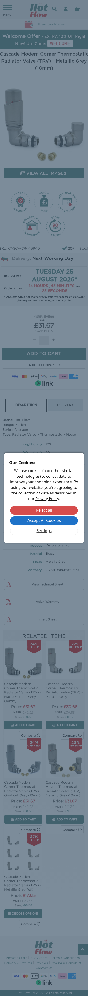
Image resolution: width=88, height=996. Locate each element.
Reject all (44, 510)
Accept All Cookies (44, 520)
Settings (44, 530)
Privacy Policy (47, 498)
